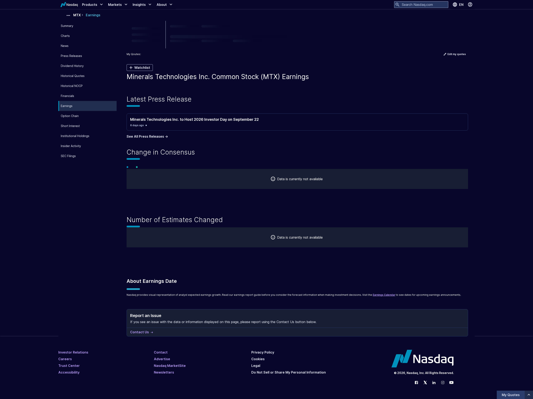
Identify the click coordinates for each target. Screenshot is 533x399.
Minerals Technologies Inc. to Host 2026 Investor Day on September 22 (194, 119)
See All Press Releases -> (147, 136)
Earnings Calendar (384, 294)
